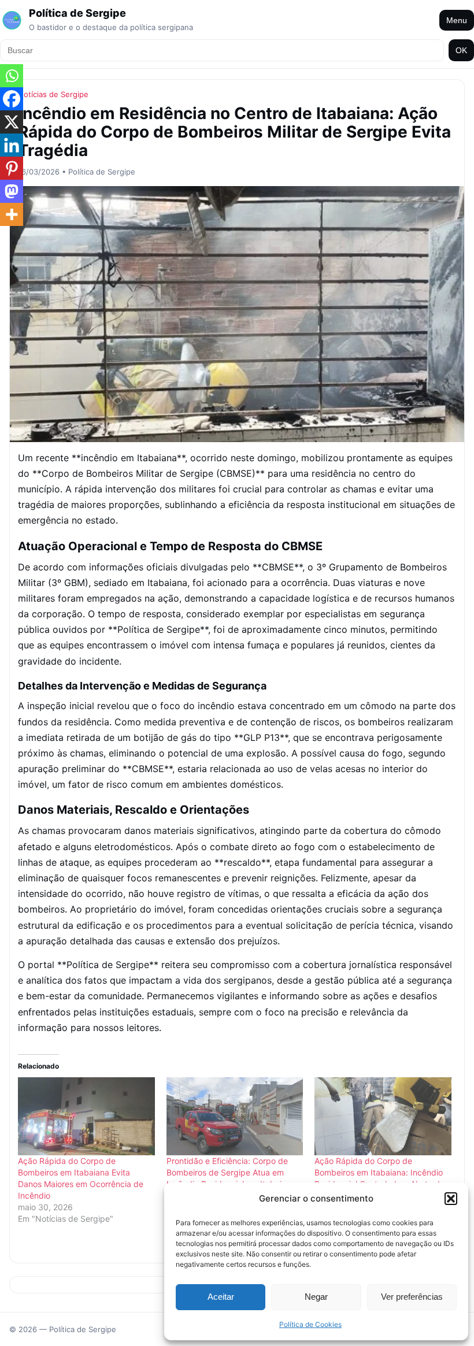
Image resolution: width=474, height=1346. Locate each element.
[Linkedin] (11, 145)
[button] (451, 1198)
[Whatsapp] (11, 75)
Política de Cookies (310, 1324)
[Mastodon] (11, 191)
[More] (11, 214)
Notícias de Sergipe (53, 94)
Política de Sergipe (77, 13)
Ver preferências (412, 1296)
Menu (456, 20)
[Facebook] (11, 98)
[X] (11, 122)
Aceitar (221, 1296)
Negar (316, 1296)
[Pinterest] (11, 168)
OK (461, 50)
